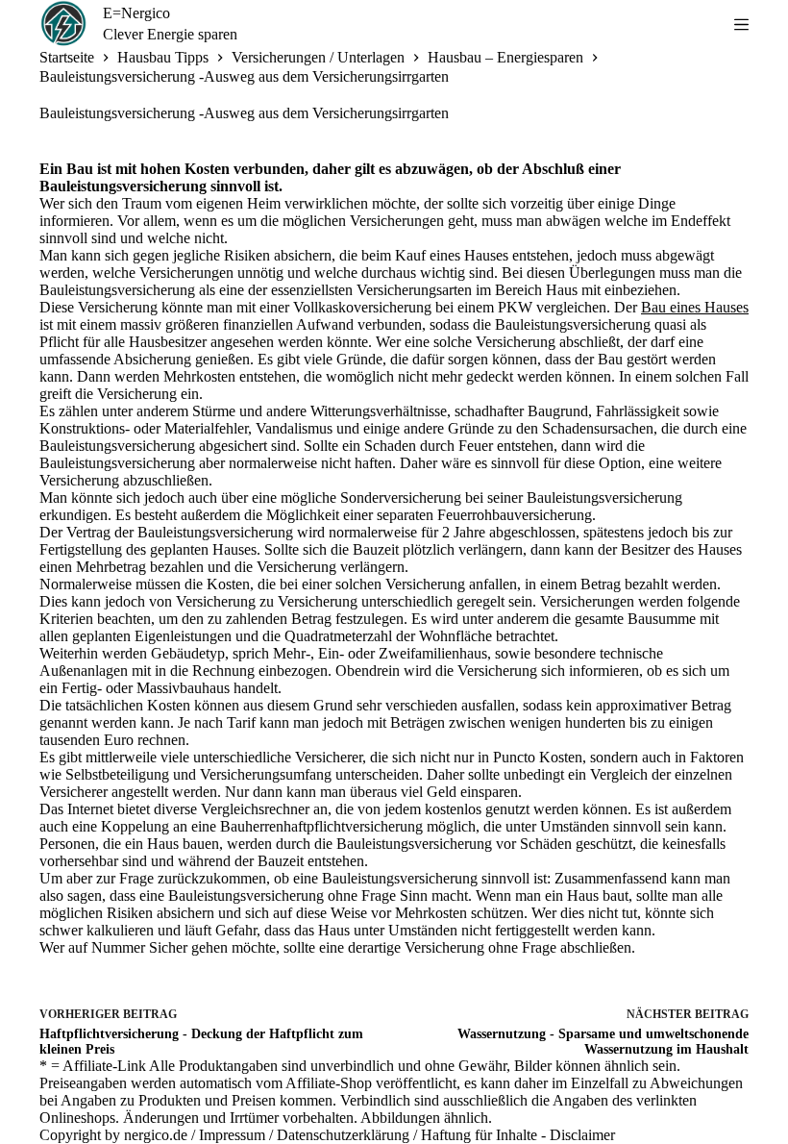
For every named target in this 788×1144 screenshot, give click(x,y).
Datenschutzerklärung (343, 1135)
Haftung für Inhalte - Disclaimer (518, 1135)
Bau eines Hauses (695, 307)
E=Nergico (136, 13)
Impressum (232, 1135)
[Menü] (741, 24)
